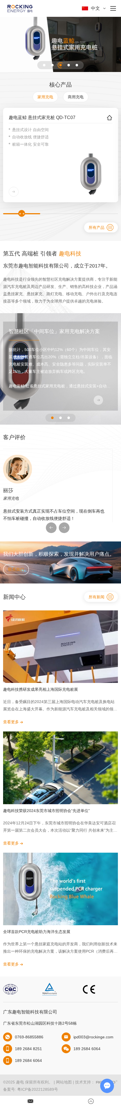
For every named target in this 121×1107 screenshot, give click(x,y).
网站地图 (64, 1082)
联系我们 (16, 569)
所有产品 (96, 227)
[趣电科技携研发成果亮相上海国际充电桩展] (60, 646)
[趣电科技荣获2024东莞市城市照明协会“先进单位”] (60, 767)
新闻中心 (14, 597)
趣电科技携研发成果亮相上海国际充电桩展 (40, 689)
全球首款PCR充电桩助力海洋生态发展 (36, 931)
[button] (44, 65)
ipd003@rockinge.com (93, 1037)
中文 (95, 8)
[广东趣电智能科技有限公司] (20, 8)
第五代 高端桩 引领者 (42, 253)
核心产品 (60, 85)
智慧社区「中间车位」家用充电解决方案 (54, 331)
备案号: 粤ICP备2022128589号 (30, 1089)
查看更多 (11, 722)
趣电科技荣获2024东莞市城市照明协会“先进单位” (46, 810)
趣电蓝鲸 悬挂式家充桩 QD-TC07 (42, 117)
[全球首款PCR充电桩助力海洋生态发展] (60, 889)
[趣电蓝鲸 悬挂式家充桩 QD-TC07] (91, 175)
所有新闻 (96, 597)
